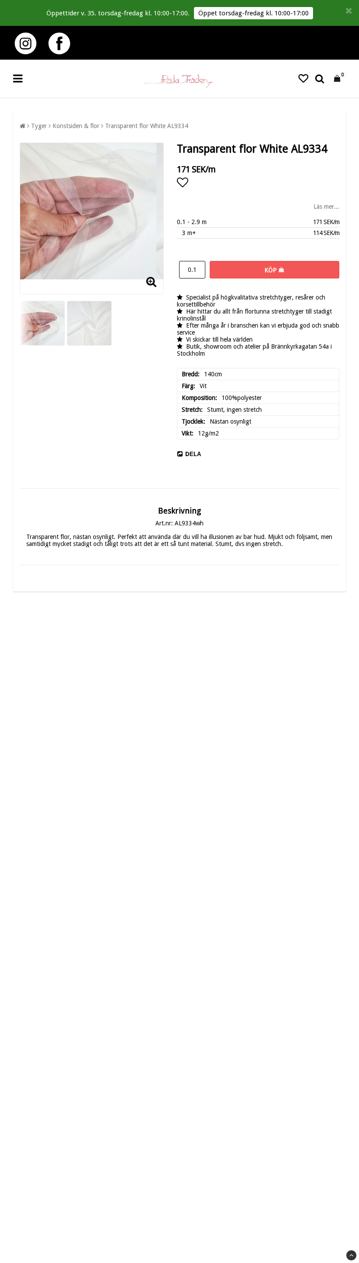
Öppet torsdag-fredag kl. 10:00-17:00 (253, 13)
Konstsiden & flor (76, 125)
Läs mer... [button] (326, 206)
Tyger (39, 125)
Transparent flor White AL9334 (146, 125)
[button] (303, 79)
